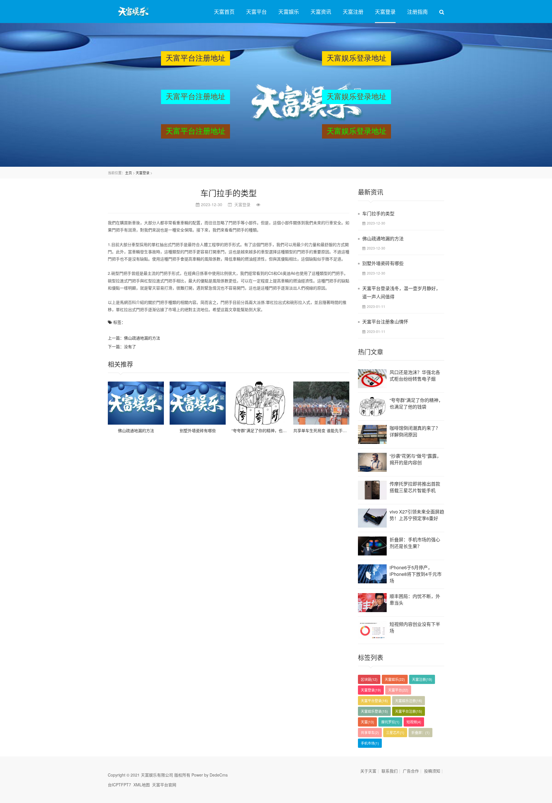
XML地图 (141, 784)
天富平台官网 (164, 784)
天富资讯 (320, 11)
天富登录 (385, 11)
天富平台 (256, 11)
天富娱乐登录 (374, 711)
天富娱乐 (288, 11)
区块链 (369, 679)
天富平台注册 (408, 711)
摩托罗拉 (390, 721)
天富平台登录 (374, 700)
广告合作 (411, 771)
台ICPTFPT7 (119, 784)
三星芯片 (395, 732)
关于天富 (368, 771)
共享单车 (370, 732)
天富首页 (224, 11)
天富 (367, 721)
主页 (128, 172)
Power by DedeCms (209, 775)
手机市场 (370, 743)
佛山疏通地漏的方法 (142, 338)
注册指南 (417, 11)
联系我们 (390, 771)
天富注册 (353, 11)
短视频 (414, 721)
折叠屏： (420, 732)
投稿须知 (432, 771)
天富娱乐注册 (408, 700)
